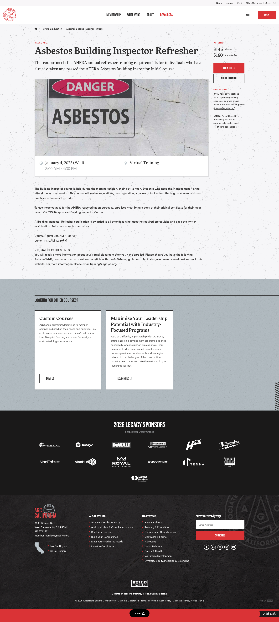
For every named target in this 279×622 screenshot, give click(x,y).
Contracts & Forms (156, 537)
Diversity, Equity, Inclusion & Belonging (167, 561)
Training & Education (51, 28)
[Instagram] (226, 547)
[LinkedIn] (213, 547)
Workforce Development (158, 556)
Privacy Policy (164, 600)
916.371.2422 (42, 531)
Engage (229, 2)
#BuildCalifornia (254, 2)
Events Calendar (154, 522)
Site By (263, 600)
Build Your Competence (104, 537)
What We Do (133, 15)
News (219, 2)
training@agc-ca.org (224, 108)
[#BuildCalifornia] (139, 583)
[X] (220, 547)
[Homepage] (9, 15)
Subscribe (220, 535)
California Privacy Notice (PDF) (188, 600)
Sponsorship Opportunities (139, 432)
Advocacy (150, 541)
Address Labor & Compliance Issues (112, 527)
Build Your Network (102, 532)
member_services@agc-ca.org (52, 535)
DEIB (239, 2)
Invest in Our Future (102, 546)
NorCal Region (58, 546)
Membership (113, 15)
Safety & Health (154, 551)
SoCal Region (58, 551)
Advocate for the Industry (105, 522)
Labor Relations (154, 546)
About (150, 15)
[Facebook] (206, 547)
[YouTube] (233, 547)
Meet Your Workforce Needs (107, 541)
